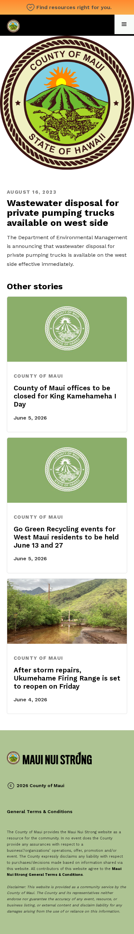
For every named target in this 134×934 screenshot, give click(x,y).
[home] (49, 25)
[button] (124, 24)
